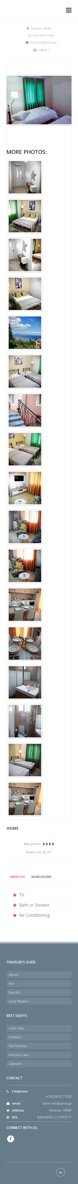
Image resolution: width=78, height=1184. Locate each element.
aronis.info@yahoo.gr (57, 1103)
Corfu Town (16, 1028)
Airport (13, 975)
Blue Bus (15, 992)
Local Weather (19, 1001)
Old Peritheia (18, 1046)
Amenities (17, 877)
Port (12, 984)
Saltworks (15, 1064)
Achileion (15, 1037)
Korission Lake (19, 1055)
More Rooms (41, 877)
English (42, 50)
